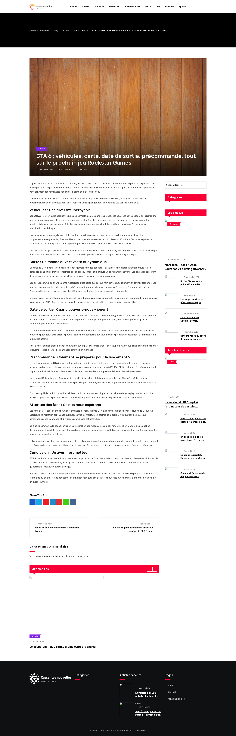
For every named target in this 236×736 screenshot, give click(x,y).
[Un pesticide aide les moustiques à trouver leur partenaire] (171, 437)
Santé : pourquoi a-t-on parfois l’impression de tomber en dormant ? (193, 421)
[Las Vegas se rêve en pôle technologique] (171, 299)
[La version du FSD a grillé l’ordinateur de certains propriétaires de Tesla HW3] (185, 375)
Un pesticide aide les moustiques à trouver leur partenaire (192, 440)
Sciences (169, 6)
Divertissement (132, 6)
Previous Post (45, 524)
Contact (171, 692)
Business (99, 6)
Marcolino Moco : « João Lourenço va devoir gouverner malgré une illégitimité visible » (185, 269)
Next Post (145, 524)
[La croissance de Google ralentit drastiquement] (171, 317)
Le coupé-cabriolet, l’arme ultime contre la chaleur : (64, 646)
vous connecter (50, 556)
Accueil (73, 6)
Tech (157, 6)
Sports (182, 6)
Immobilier (114, 6)
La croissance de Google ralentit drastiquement (189, 320)
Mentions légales (176, 699)
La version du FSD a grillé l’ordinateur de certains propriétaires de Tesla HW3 (183, 406)
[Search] (205, 6)
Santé (148, 6)
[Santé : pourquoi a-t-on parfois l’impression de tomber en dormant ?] (171, 418)
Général (86, 6)
